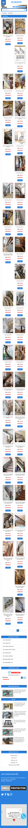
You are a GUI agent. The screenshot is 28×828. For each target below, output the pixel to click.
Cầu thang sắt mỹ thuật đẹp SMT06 (20, 531)
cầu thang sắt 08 (19, 280)
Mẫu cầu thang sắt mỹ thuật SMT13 (20, 447)
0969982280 (8, 41)
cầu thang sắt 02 (8, 362)
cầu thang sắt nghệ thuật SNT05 (8, 146)
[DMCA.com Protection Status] (14, 788)
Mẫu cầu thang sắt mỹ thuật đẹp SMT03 (20, 587)
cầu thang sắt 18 (19, 145)
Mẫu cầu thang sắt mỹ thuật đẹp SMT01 (20, 615)
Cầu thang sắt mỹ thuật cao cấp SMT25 (8, 389)
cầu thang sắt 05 (8, 334)
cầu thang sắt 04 (19, 334)
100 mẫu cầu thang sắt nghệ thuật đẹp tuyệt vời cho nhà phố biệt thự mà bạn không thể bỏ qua (19, 739)
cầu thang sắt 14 (8, 227)
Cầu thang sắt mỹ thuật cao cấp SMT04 (20, 559)
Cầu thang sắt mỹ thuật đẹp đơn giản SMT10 (20, 475)
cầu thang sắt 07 (8, 307)
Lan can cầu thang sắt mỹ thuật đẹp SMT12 (8, 475)
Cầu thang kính (7, 640)
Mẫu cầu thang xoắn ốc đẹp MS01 (8, 36)
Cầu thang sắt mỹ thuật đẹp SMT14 (8, 447)
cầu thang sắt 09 (19, 254)
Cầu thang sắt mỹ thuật (9, 649)
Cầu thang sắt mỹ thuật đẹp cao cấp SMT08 (20, 503)
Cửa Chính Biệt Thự (8, 662)
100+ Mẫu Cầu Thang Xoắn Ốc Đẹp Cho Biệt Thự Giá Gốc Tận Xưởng (20, 691)
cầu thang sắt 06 (19, 307)
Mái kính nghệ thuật (8, 659)
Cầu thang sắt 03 (20, 35)
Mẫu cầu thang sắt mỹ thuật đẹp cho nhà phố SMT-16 (20, 418)
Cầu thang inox (7, 652)
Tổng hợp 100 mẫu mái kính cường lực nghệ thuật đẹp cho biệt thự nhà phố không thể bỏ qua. (20, 713)
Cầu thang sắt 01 (20, 362)
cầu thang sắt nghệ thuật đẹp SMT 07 (8, 531)
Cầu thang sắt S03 (8, 90)
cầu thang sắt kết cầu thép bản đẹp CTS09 (8, 254)
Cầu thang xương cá (8, 646)
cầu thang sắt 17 (19, 172)
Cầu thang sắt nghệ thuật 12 (20, 63)
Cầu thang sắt (6, 643)
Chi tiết (8, 44)
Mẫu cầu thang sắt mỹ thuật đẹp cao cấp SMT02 (8, 615)
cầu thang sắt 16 (8, 200)
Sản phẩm (5, 16)
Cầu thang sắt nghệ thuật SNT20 (20, 118)
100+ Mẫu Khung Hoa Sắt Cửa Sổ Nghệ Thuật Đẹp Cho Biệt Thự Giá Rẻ (19, 704)
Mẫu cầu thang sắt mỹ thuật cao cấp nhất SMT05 (8, 559)
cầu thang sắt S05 (8, 117)
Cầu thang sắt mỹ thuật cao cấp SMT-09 (8, 503)
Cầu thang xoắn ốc (8, 656)
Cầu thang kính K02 (20, 90)
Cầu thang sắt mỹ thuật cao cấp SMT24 (20, 389)
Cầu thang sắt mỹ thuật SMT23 (8, 417)
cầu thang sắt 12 (19, 227)
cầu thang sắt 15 (19, 200)
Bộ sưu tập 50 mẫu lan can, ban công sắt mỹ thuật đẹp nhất (20, 722)
